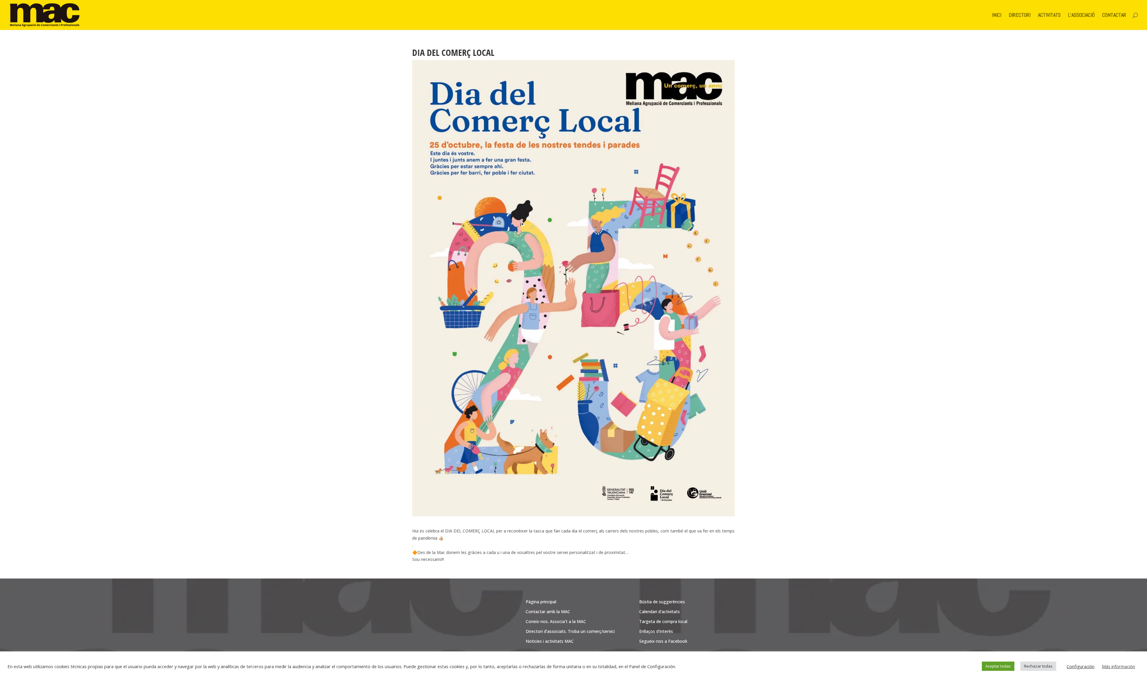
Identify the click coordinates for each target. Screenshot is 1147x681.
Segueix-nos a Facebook (663, 641)
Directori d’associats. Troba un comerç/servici (570, 631)
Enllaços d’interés (656, 631)
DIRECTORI (1020, 15)
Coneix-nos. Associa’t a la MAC (556, 621)
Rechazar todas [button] (1038, 666)
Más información (1118, 666)
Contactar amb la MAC (548, 611)
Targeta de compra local (663, 621)
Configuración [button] (1080, 666)
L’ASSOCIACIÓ (1081, 15)
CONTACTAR (1114, 15)
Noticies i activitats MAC (550, 641)
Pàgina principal (541, 602)
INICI (996, 15)
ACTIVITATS (1049, 15)
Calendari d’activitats (659, 611)
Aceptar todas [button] (998, 666)
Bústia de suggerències (662, 602)
